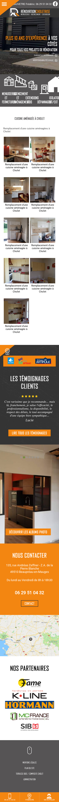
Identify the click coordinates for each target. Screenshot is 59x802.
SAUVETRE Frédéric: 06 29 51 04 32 (32, 4)
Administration (29, 779)
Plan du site (29, 768)
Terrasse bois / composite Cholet (29, 773)
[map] (29, 635)
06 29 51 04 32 (29, 592)
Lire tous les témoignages (29, 433)
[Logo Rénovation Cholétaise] (29, 15)
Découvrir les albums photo (28, 532)
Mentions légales (30, 762)
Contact (30, 603)
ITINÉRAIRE (29, 800)
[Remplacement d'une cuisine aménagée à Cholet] (16, 149)
